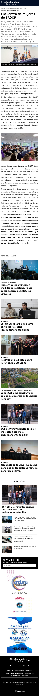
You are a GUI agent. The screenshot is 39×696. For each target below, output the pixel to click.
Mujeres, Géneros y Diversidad (23, 670)
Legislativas (19, 673)
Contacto (25, 675)
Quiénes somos (15, 675)
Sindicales (10, 670)
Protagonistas (29, 673)
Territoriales (10, 673)
